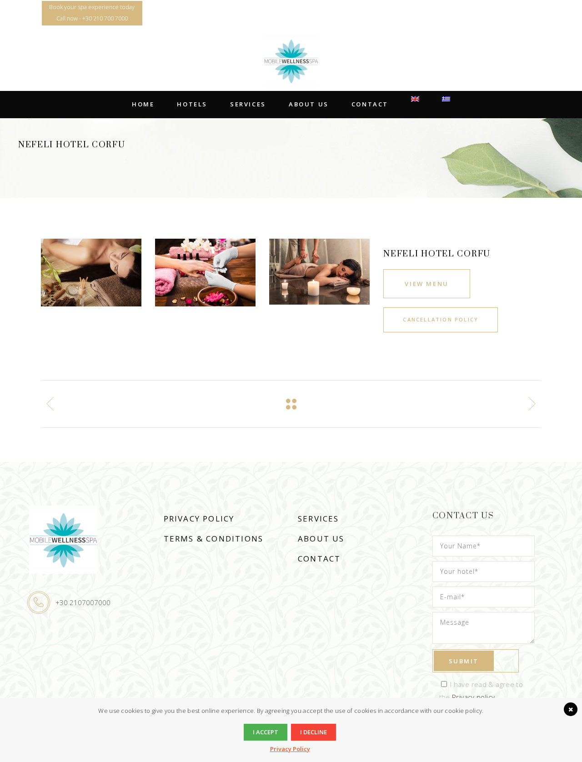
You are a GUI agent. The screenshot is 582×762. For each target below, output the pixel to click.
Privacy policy (473, 697)
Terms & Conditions (214, 538)
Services (318, 518)
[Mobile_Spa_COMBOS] (91, 272)
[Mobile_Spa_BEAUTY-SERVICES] (205, 272)
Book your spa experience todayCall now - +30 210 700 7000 (92, 12)
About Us (321, 538)
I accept (265, 732)
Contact (319, 558)
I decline (313, 732)
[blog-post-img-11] (319, 272)
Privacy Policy (199, 518)
